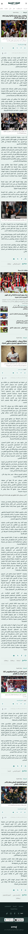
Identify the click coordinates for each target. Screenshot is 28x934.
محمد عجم (20, 368)
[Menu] (26, 2)
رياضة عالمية (16, 11)
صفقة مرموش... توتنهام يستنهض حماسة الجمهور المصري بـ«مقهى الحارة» (14, 341)
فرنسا (9, 770)
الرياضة (25, 11)
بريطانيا (12, 659)
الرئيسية (25, 7)
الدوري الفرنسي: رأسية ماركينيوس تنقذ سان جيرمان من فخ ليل (15, 671)
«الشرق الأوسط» (21, 43)
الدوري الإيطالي (16, 262)
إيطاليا (9, 262)
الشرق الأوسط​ (19, 7)
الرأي (10, 7)
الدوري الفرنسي (16, 770)
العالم (14, 7)
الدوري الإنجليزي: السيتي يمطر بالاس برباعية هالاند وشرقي (16, 782)
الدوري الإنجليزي (7, 894)
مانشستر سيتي (16, 894)
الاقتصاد (6, 7)
